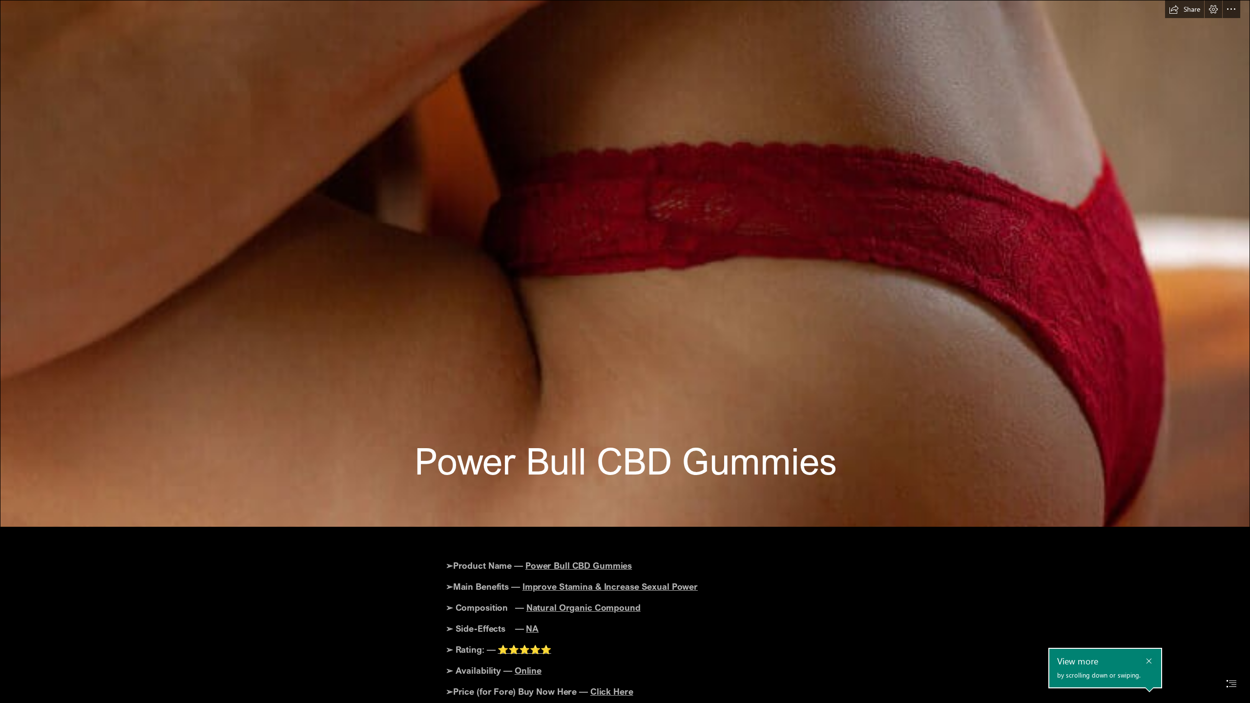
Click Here (611, 691)
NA (532, 628)
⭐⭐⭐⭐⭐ (524, 649)
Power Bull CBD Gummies (578, 565)
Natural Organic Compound (583, 607)
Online (528, 670)
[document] (625, 351)
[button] (1184, 9)
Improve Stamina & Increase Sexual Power (610, 586)
